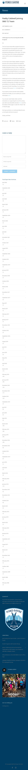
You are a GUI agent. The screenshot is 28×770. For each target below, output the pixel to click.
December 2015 (6, 385)
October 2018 (5, 281)
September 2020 (6, 253)
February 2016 (5, 374)
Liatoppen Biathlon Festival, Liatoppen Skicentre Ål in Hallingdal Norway (13, 661)
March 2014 (5, 473)
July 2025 (4, 193)
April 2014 (4, 467)
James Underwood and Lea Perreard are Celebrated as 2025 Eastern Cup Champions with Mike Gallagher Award (12, 649)
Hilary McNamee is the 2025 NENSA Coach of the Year (13, 655)
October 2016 (5, 330)
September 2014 (6, 456)
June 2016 (4, 352)
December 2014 (6, 440)
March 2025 (5, 204)
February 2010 (5, 561)
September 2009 (6, 572)
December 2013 (6, 489)
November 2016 (6, 325)
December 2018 (6, 275)
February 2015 (5, 429)
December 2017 (6, 292)
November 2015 (6, 391)
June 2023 (4, 226)
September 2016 (6, 336)
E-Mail (19, 121)
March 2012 (5, 522)
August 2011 (5, 544)
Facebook (5, 121)
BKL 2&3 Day (5, 33)
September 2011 (6, 539)
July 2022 (4, 232)
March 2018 (5, 286)
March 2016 (5, 369)
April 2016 (4, 363)
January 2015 (5, 434)
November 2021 (6, 237)
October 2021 (5, 242)
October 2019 (5, 259)
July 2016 (4, 347)
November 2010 (6, 555)
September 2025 (6, 188)
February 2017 (5, 314)
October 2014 (5, 451)
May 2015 (4, 418)
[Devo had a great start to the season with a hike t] (14, 685)
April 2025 (4, 199)
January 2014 (5, 484)
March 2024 (5, 221)
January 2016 (5, 380)
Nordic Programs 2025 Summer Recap (11, 644)
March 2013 (5, 506)
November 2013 (6, 495)
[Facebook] (12, 767)
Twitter (13, 121)
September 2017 (6, 297)
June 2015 (4, 412)
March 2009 (5, 577)
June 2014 (4, 462)
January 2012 (5, 533)
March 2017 (5, 308)
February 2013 (5, 511)
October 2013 (5, 500)
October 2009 (5, 566)
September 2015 (6, 401)
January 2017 (5, 319)
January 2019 (5, 270)
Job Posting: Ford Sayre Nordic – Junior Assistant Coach (13, 639)
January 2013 (5, 517)
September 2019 (6, 264)
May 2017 (4, 303)
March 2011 (5, 550)
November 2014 (6, 445)
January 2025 (5, 210)
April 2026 (4, 182)
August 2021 (5, 248)
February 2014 (5, 478)
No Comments (6, 29)
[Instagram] (15, 767)
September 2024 (6, 215)
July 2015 (4, 407)
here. (9, 95)
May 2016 (4, 358)
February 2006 (5, 583)
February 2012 (5, 528)
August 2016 (5, 341)
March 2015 (5, 423)
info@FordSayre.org (16, 603)
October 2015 (5, 396)
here (15, 88)
